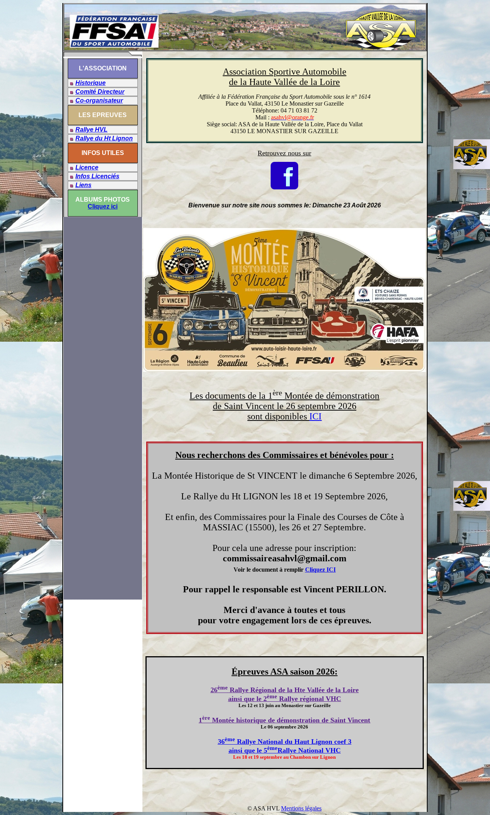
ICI (315, 416)
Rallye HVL (91, 129)
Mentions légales (301, 808)
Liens (83, 185)
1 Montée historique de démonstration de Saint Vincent (284, 720)
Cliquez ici (103, 206)
